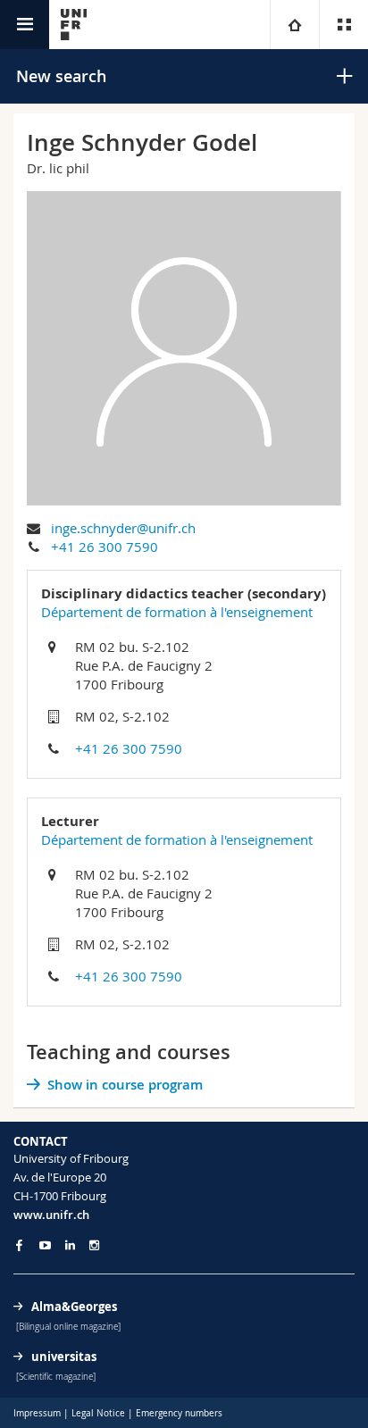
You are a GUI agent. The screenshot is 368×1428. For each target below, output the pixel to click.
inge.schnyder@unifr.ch (123, 528)
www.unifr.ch (51, 1215)
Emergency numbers (179, 1413)
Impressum (37, 1413)
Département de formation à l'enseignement (177, 612)
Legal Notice (98, 1413)
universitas (63, 1357)
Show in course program (125, 1084)
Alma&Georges (74, 1307)
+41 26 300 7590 (104, 546)
